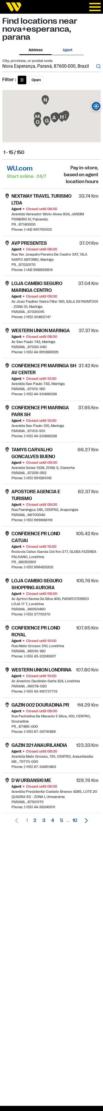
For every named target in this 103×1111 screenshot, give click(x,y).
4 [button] (52, 820)
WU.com (20, 168)
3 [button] (43, 820)
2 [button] (34, 820)
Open (36, 80)
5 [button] (61, 820)
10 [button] (74, 820)
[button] (85, 820)
